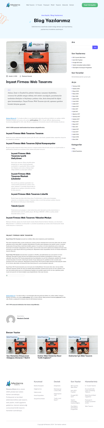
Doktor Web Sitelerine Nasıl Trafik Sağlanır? (49, 357)
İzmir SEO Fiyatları (77, 60)
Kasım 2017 (76, 106)
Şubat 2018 (76, 99)
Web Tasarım (30, 5)
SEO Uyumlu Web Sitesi (79, 57)
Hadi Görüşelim (90, 5)
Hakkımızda (37, 392)
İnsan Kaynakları (39, 395)
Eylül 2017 (75, 111)
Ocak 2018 (75, 101)
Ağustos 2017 (76, 114)
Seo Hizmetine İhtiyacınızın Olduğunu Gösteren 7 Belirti (18, 357)
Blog (74, 148)
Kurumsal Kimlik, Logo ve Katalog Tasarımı (90, 390)
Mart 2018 (75, 96)
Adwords (65, 5)
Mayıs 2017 (76, 121)
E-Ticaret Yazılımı (90, 386)
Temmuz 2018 (76, 86)
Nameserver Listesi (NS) (57, 389)
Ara (73, 42)
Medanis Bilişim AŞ (11, 118)
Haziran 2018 (76, 88)
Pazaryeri (46, 5)
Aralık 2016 (76, 134)
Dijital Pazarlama (77, 151)
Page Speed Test (57, 394)
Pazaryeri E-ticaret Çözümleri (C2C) (90, 401)
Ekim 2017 (75, 109)
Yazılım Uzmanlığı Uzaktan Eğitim (81, 65)
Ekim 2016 (75, 139)
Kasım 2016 (76, 137)
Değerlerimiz (38, 389)
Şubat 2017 (76, 129)
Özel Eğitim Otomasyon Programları (82, 67)
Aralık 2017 (76, 104)
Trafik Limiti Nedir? (57, 399)
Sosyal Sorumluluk (39, 398)
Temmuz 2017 (76, 116)
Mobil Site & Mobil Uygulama (90, 396)
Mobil (52, 5)
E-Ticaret (39, 5)
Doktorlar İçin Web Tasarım (80, 356)
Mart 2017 (75, 126)
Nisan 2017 (76, 124)
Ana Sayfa (45, 15)
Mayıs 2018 (76, 91)
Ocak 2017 (75, 131)
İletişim (71, 5)
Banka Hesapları (39, 386)
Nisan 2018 (76, 93)
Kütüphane (57, 386)
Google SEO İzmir (77, 62)
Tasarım (58, 5)
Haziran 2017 (76, 119)
